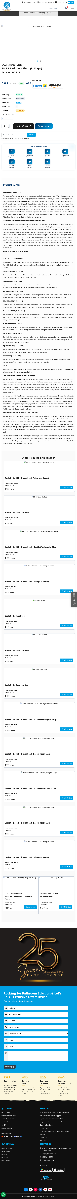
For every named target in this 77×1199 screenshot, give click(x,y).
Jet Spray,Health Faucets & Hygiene (51, 1116)
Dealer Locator (10, 1081)
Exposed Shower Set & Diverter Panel (51, 1119)
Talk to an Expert (26, 1082)
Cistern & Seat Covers (46, 1125)
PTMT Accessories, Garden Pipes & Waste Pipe (54, 1112)
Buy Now (45, 126)
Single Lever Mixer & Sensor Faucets (51, 1122)
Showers (43, 1134)
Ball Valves (43, 1140)
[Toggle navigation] (72, 9)
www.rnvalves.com (48, 1160)
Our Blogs (5, 1154)
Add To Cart (25, 126)
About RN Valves (7, 1148)
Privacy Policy (6, 1112)
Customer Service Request (64, 1082)
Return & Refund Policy (9, 1116)
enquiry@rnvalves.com (45, 2)
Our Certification (6, 1122)
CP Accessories (44, 1128)
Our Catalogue (6, 1160)
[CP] (2, 118)
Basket (32, 12)
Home (26, 12)
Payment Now (61, 2)
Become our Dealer (7, 1128)
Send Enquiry (9, 1067)
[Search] (59, 8)
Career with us (6, 1151)
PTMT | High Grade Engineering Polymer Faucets (54, 1131)
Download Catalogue (44, 1082)
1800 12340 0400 (29, 2)
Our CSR (4, 1125)
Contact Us (5, 1157)
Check (31, 135)
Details (19, 110)
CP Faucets (43, 1137)
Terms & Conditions (8, 1119)
